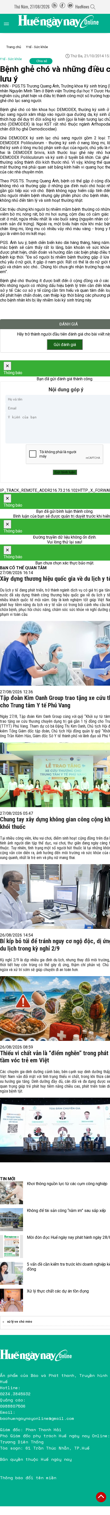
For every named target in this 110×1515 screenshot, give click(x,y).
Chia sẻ (41, 61)
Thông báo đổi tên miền (28, 1478)
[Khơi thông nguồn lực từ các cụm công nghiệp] (11, 1192)
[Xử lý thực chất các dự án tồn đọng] (11, 1300)
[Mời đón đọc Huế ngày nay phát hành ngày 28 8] (11, 1246)
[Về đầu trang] (101, 1497)
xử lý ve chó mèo (19, 1321)
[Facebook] (62, 7)
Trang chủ (13, 47)
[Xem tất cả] (9, 23)
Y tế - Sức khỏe (37, 47)
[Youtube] (70, 7)
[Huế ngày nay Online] (61, 23)
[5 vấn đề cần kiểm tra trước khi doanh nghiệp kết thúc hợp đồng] (11, 1273)
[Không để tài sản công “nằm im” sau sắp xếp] (11, 1219)
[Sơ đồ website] (54, 7)
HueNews (82, 7)
